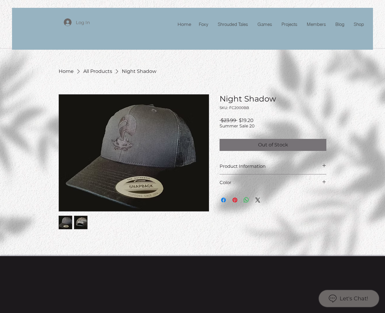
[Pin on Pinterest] (235, 200)
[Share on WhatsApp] (246, 200)
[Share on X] (257, 200)
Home (184, 24)
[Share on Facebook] (223, 200)
